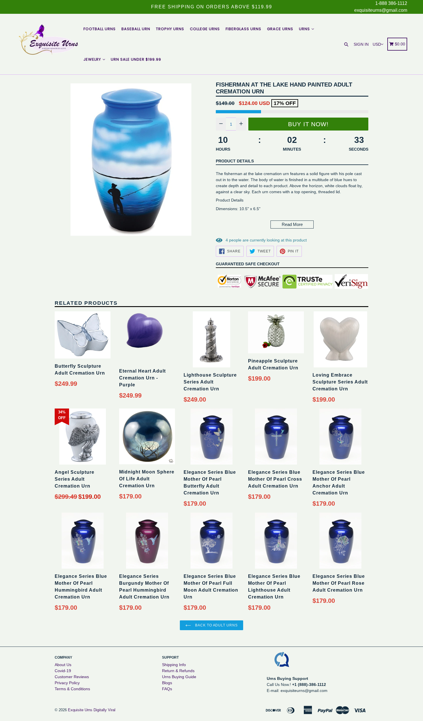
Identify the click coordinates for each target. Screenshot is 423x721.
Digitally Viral (104, 710)
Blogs (167, 682)
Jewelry (92, 59)
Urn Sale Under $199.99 (136, 59)
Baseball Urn (135, 29)
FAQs (167, 689)
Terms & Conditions (72, 689)
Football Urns (99, 29)
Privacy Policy (67, 682)
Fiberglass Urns (243, 29)
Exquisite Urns (80, 710)
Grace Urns (280, 29)
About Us (63, 664)
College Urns (205, 29)
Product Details (235, 161)
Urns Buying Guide (179, 676)
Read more (292, 224)
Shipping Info (174, 664)
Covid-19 (63, 670)
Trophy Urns (170, 29)
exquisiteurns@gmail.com (380, 10)
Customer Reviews (72, 676)
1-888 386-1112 (391, 3)
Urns (305, 29)
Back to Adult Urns (216, 625)
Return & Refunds (178, 670)
